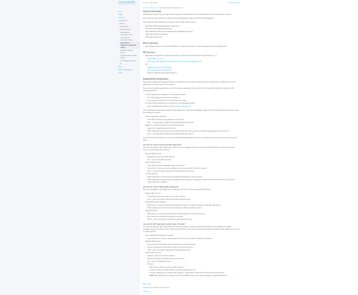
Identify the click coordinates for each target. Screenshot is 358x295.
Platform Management (125, 70)
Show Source (146, 291)
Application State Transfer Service (128, 57)
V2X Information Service (127, 61)
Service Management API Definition (159, 70)
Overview (121, 17)
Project (120, 14)
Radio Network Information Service (126, 34)
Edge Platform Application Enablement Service (128, 45)
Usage (120, 73)
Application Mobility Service (126, 51)
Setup (120, 67)
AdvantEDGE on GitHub (234, 2)
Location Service (125, 29)
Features (122, 23)
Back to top (147, 284)
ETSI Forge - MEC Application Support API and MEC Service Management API (174, 61)
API (120, 64)
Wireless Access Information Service (126, 39)
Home (120, 11)
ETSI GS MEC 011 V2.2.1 (155, 59)
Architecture (123, 20)
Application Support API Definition (159, 67)
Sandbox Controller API (183, 106)
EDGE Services (123, 26)
